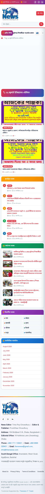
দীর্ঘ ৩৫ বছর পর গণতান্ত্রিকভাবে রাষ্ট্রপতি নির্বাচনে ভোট (24, 236)
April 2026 (6, 364)
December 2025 (8, 381)
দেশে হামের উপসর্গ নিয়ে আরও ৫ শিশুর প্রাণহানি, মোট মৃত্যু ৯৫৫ (26, 281)
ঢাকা (7, 318)
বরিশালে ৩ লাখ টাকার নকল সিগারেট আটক (21, 188)
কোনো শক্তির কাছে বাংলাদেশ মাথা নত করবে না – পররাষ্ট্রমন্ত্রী (26, 301)
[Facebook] (35, 2)
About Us (5, 471)
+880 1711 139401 (14, 443)
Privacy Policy (15, 471)
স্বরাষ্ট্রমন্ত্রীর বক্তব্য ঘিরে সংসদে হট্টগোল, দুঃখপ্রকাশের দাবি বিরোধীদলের (26, 291)
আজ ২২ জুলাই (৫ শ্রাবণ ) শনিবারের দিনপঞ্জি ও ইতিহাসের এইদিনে (20, 131)
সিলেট (27, 328)
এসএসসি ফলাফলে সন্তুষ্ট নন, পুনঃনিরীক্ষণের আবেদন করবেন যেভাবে (24, 212)
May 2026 (6, 360)
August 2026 (7, 346)
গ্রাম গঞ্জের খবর (11, 221)
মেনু (41, 13)
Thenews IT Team (26, 491)
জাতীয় (9, 208)
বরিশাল (8, 328)
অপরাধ (9, 185)
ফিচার (9, 233)
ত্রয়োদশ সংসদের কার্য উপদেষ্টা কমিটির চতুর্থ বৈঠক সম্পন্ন (28, 262)
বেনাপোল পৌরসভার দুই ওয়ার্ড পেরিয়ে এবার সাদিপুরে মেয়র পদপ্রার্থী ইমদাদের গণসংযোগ (28, 272)
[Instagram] (38, 2)
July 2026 (6, 351)
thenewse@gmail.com (24, 446)
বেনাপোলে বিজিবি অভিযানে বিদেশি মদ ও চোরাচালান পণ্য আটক (24, 199)
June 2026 (6, 355)
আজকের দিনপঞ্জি (7, 127)
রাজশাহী (8, 323)
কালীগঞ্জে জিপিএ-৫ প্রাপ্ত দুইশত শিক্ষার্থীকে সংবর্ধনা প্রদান (27, 252)
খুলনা (26, 323)
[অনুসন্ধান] (41, 24)
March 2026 (7, 368)
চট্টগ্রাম (27, 318)
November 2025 (8, 386)
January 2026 (7, 377)
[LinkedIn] (42, 2)
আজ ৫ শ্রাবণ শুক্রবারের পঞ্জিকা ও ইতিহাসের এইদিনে (19, 169)
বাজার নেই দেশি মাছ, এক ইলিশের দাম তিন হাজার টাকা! (22, 224)
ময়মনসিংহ (28, 333)
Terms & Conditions (28, 471)
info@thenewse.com (9, 450)
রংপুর (7, 333)
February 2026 (8, 373)
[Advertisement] (22, 63)
